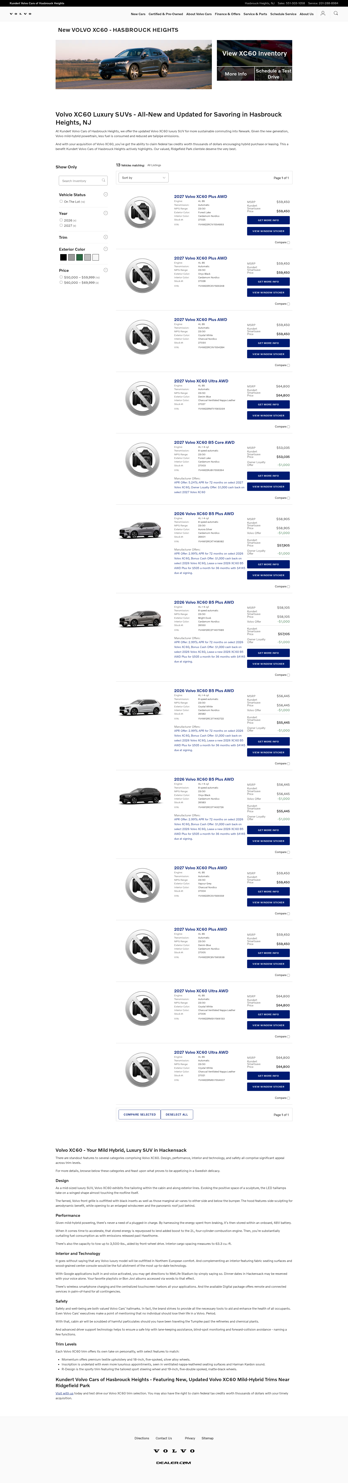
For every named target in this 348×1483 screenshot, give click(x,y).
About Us (307, 14)
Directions (142, 1438)
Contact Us (164, 1438)
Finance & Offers (227, 14)
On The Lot (74, 201)
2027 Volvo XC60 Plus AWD (200, 196)
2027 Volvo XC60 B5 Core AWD (204, 442)
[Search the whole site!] (336, 13)
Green (79, 257)
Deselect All (177, 1114)
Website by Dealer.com (174, 1463)
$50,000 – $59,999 (82, 277)
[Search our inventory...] (103, 180)
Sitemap (207, 1438)
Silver (87, 257)
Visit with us (65, 1393)
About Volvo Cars (199, 14)
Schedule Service (283, 14)
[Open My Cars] (322, 14)
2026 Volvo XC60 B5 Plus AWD (204, 513)
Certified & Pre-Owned (166, 14)
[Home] (20, 14)
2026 (70, 220)
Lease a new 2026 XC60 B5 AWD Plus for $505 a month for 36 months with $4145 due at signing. (209, 567)
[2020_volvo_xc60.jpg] (134, 64)
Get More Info (268, 220)
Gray (71, 257)
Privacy (190, 1438)
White (95, 257)
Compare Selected (140, 1114)
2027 (70, 225)
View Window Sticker (268, 231)
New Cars (138, 14)
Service (255, 14)
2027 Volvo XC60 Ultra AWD (201, 380)
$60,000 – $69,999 (81, 282)
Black (63, 257)
